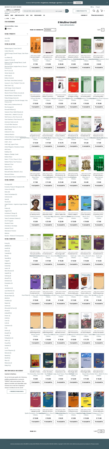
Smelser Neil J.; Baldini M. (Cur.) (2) (13, 114)
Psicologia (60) (8, 184)
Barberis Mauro (8, 157)
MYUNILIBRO (78, 2)
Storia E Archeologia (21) (11, 194)
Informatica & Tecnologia (11, 226)
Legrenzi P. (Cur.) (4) (10, 60)
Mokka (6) (7, 251)
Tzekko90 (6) (8, 253)
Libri (11, 15)
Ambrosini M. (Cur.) (9, 132)
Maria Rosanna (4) (9, 270)
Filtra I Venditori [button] (10, 239)
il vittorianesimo (48, 293)
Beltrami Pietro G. (9, 169)
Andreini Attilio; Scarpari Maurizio (13, 139)
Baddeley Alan (8, 152)
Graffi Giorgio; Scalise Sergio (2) (13, 88)
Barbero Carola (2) (9, 78)
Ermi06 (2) (7, 335)
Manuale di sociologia (100, 372)
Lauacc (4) (7, 268)
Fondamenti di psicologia (89, 136)
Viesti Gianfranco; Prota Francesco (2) (14, 119)
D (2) (6, 328)
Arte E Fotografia (9, 221)
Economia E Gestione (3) (11, 216)
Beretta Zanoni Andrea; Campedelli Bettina (15, 177)
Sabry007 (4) (8, 273)
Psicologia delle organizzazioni (90, 372)
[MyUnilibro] (98, 11)
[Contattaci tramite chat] (94, 11)
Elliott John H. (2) (9, 85)
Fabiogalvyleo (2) (9, 338)
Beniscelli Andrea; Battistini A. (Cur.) (14, 171)
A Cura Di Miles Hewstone (11, 124)
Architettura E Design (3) (11, 213)
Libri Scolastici (19, 15)
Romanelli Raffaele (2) (10, 109)
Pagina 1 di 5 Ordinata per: (36, 29)
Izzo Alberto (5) (8, 57)
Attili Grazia (7, 149)
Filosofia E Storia (9, 223)
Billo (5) (6, 256)
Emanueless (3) (8, 283)
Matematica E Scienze (10, 231)
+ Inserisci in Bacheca (17, 391)
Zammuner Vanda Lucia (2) (11, 122)
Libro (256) (7, 38)
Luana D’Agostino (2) (10, 350)
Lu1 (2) (6, 348)
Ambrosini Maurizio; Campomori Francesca (15, 137)
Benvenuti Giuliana (9, 174)
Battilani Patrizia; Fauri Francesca (13, 162)
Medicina (7, 233)
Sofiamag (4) (8, 276)
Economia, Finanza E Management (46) (14, 187)
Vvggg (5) (7, 260)
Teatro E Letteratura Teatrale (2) (12, 218)
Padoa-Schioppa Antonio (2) (11, 98)
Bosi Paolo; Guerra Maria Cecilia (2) (13, 80)
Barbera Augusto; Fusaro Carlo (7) (13, 48)
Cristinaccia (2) (8, 325)
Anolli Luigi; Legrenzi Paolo (11, 144)
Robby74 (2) (8, 365)
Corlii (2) (7, 323)
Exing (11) (7, 243)
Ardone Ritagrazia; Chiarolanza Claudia (14, 147)
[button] (102, 10)
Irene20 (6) (7, 248)
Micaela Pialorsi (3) (9, 295)
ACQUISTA (36, 67)
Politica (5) (7, 208)
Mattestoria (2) (8, 363)
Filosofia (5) (7, 202)
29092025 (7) (8, 246)
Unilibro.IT (84, 15)
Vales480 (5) (8, 258)
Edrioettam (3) (8, 280)
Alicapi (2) (7, 310)
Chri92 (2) (7, 318)
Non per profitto (35, 254)
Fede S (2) (7, 340)
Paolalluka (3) (8, 300)
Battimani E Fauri (9, 164)
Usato (7, 15)
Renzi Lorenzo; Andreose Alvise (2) (13, 104)
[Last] (102, 431)
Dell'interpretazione (99, 293)
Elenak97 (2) (8, 333)
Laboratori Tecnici (9, 228)
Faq (93, 7)
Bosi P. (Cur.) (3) (9, 70)
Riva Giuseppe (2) (9, 107)
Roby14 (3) (7, 303)
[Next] (102, 29)
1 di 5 (99, 30)
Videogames (37, 15)
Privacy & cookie (95, 444)
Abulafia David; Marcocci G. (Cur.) (13, 127)
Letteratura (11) (8, 197)
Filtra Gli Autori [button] (10, 44)
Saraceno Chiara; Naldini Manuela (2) (14, 112)
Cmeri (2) (7, 320)
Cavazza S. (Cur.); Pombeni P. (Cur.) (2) (14, 83)
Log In (98, 7)
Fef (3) (6, 285)
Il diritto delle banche (74, 214)
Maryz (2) (7, 360)
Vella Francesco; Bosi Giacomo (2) (13, 117)
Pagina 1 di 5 (33, 431)
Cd (44, 15)
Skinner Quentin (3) (9, 73)
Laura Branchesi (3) (9, 290)
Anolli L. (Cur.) (8, 142)
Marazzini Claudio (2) (10, 90)
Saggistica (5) (8, 211)
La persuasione (35, 96)
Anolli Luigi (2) (8, 75)
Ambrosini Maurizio (9, 134)
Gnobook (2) (8, 345)
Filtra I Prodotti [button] (10, 34)
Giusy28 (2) (7, 343)
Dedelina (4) (8, 263)
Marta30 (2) (7, 355)
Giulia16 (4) (7, 266)
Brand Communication (50, 96)
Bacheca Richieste (97, 15)
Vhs (31, 15)
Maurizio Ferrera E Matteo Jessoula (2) (14, 93)
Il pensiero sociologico (62, 293)
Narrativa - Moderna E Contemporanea (14, 235)
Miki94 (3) (7, 298)
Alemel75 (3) (8, 278)
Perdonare (60, 96)
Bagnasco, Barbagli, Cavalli (11, 154)
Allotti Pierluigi (8, 129)
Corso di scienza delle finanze (90, 214)
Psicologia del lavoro (74, 372)
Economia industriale (49, 136)
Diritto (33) (7, 192)
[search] (67, 11)
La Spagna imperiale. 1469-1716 (90, 175)
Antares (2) (7, 315)
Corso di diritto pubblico (63, 136)
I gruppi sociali (35, 411)
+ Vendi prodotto (81, 11)
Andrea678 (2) (8, 313)
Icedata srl (87, 444)
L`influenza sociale (74, 411)
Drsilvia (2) (7, 330)
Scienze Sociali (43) (10, 189)
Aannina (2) (7, 305)
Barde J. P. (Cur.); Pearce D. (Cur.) (13, 159)
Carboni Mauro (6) (9, 51)
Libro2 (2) (7, 41)
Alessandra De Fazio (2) (11, 308)
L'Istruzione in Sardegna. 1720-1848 (53, 57)
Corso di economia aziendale (90, 57)
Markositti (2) (8, 353)
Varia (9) (7, 199)
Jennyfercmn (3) (9, 288)
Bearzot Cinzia (8, 167)
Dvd (27, 15)
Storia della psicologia (50, 175)
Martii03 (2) (7, 358)
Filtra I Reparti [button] (9, 180)
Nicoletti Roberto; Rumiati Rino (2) (13, 95)
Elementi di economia (62, 332)
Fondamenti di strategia (38, 293)
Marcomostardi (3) (9, 293)
